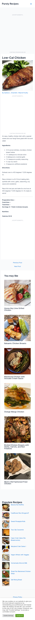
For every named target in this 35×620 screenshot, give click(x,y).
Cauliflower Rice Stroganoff (20, 513)
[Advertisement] (17, 33)
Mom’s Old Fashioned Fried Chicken (15, 483)
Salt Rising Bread (16, 580)
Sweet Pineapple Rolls (18, 521)
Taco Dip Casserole (17, 530)
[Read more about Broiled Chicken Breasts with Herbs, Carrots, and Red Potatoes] (17, 429)
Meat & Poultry (23, 93)
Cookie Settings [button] (8, 615)
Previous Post (17, 262)
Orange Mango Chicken (14, 412)
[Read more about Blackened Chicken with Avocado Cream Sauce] (17, 361)
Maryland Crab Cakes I (18, 546)
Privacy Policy (17, 597)
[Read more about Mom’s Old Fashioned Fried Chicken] (17, 466)
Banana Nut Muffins (17, 505)
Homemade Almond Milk (19, 563)
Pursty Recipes (10, 3)
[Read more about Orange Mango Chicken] (17, 396)
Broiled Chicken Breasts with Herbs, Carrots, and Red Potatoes (16, 447)
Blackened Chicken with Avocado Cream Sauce (14, 377)
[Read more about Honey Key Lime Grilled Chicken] (17, 293)
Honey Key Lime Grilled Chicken (14, 309)
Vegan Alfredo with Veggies (20, 555)
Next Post (17, 266)
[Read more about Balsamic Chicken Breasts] (17, 328)
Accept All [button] (20, 615)
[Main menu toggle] (31, 4)
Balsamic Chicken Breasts (15, 343)
